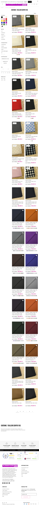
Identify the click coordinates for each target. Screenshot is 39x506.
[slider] (1, 71)
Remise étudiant (5, 494)
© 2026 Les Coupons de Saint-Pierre (8, 504)
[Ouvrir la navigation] (2, 4)
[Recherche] (29, 4)
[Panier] (37, 4)
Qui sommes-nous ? (24, 467)
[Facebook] (2, 483)
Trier (35, 13)
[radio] (17, 54)
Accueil (2, 7)
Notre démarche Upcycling (7, 491)
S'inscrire (25, 497)
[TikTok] (9, 483)
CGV (22, 476)
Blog (3, 496)
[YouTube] (7, 483)
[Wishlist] (32, 4)
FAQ (22, 474)
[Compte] (34, 4)
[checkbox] (5, 31)
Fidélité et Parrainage (6, 493)
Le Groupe (23, 469)
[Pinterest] (6, 483)
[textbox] (3, 69)
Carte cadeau (4, 490)
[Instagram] (4, 483)
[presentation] (12, 228)
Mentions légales (24, 473)
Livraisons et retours (5, 489)
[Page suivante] (32, 411)
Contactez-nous (24, 470)
